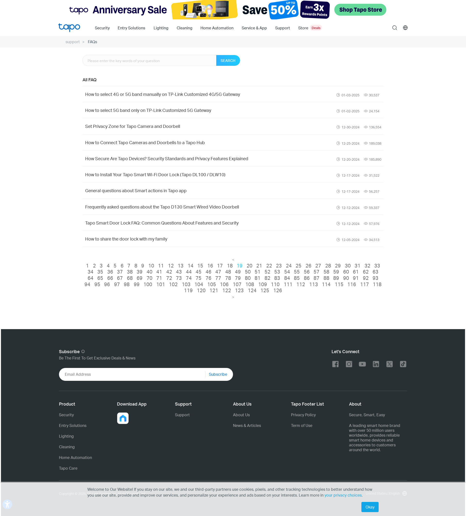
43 (179, 271)
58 (326, 271)
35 (100, 271)
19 (239, 265)
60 (346, 271)
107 (237, 284)
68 (130, 278)
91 (356, 278)
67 (120, 278)
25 (298, 265)
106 (224, 284)
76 (208, 278)
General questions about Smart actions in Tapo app (136, 190)
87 (316, 278)
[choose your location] (405, 27)
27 (318, 265)
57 (316, 271)
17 (220, 265)
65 (100, 278)
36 (110, 271)
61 (356, 271)
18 (230, 265)
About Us (241, 414)
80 (248, 278)
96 (107, 284)
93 (375, 278)
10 (151, 265)
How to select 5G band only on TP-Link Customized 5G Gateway (148, 110)
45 (198, 271)
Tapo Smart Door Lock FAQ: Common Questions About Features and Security (162, 222)
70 (149, 278)
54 (287, 271)
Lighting (161, 27)
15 (200, 265)
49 (238, 271)
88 (326, 278)
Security (102, 27)
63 (375, 271)
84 (287, 278)
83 (277, 278)
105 (211, 284)
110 (275, 284)
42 (169, 271)
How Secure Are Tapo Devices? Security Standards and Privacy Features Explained (166, 158)
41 (159, 271)
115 (339, 284)
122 (226, 290)
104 (198, 284)
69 (139, 278)
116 (351, 284)
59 (336, 271)
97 (117, 284)
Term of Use (301, 425)
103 (186, 284)
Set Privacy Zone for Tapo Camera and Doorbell (132, 126)
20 (249, 265)
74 (189, 278)
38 (130, 271)
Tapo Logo (69, 27)
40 (149, 271)
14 (190, 265)
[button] (123, 418)
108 (249, 284)
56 (307, 271)
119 (188, 290)
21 (259, 265)
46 (208, 271)
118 (377, 284)
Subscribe (218, 374)
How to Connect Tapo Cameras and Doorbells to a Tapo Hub (145, 142)
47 (218, 271)
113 (313, 284)
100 (147, 284)
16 (210, 265)
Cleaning (184, 27)
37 (120, 271)
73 (179, 278)
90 (346, 278)
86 (307, 278)
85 (297, 278)
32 (367, 265)
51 (257, 271)
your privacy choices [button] (343, 495)
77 (218, 278)
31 (357, 265)
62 (366, 271)
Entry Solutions (131, 27)
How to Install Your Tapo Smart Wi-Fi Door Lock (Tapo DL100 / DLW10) (155, 174)
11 (161, 265)
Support (182, 414)
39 (139, 271)
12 (171, 265)
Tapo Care (68, 468)
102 (173, 284)
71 (159, 278)
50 (248, 271)
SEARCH (228, 60)
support (73, 41)
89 (336, 278)
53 (277, 271)
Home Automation (216, 27)
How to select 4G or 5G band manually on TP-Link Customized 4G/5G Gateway (162, 94)
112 (300, 284)
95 (97, 284)
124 (252, 290)
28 (328, 265)
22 (269, 265)
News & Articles (247, 425)
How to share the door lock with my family (126, 238)
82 (267, 278)
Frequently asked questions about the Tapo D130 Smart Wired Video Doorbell (162, 206)
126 (277, 290)
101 (160, 284)
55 (297, 271)
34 (90, 271)
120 (201, 290)
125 (264, 290)
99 (137, 284)
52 (267, 271)
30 (348, 265)
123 (239, 290)
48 (228, 271)
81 (257, 278)
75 (198, 278)
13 (180, 265)
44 (189, 271)
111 (288, 284)
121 (213, 290)
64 (90, 278)
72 (169, 278)
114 (326, 284)
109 (262, 284)
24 (289, 265)
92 (366, 278)
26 (308, 265)
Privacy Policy (303, 414)
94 (87, 284)
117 (364, 284)
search (394, 28)
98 (127, 284)
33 (377, 265)
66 (110, 278)
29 (338, 265)
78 (228, 278)
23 (279, 265)
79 (238, 278)
